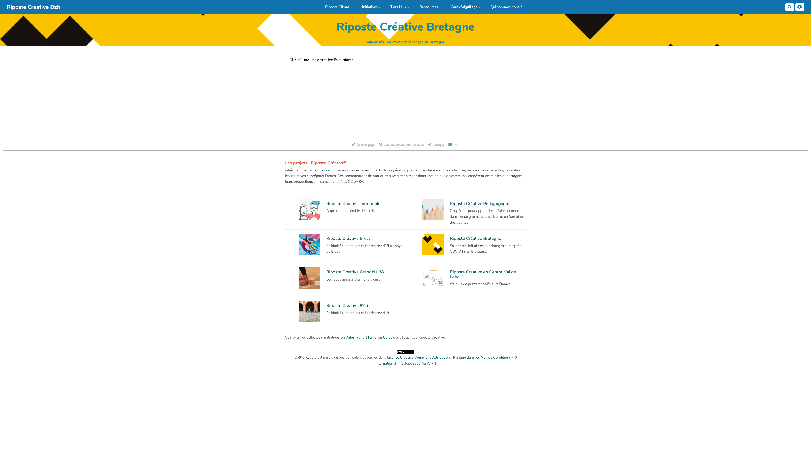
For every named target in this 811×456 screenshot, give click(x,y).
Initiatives (370, 7)
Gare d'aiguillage (464, 7)
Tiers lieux (398, 7)
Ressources (428, 7)
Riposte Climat (337, 7)
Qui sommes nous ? (506, 7)
